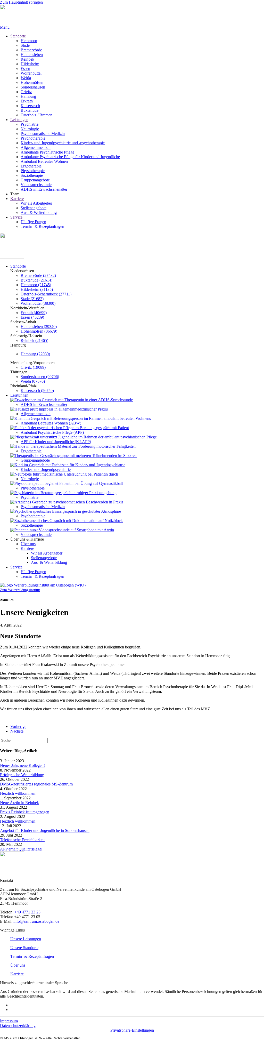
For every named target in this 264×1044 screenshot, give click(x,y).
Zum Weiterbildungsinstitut (20, 590)
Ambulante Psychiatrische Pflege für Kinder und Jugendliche (70, 157)
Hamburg (28, 96)
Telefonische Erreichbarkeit (22, 840)
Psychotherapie (33, 138)
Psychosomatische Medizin (43, 133)
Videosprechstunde (36, 184)
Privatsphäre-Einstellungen (132, 1030)
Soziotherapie (32, 175)
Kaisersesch (30, 105)
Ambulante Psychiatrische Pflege (47, 152)
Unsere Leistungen (25, 939)
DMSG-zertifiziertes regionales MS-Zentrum (36, 784)
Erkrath (27, 101)
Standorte (18, 36)
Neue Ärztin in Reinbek (19, 802)
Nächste (16, 731)
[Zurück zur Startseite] (9, 22)
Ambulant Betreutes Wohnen (44, 161)
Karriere (17, 198)
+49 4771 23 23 (27, 912)
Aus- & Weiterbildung (39, 212)
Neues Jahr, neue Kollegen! (22, 765)
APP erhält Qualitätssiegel (21, 849)
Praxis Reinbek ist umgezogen (24, 812)
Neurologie (30, 129)
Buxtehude (29, 110)
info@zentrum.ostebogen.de (36, 921)
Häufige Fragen (33, 222)
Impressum (9, 1021)
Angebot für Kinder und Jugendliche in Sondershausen (44, 830)
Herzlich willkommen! (18, 793)
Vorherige (18, 726)
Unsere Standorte (24, 947)
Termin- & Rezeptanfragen (42, 226)
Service (16, 217)
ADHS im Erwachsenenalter (44, 189)
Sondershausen (33, 87)
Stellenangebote (33, 208)
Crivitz (26, 92)
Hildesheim (30, 64)
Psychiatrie (29, 124)
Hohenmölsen (32, 82)
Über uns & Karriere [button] (27, 539)
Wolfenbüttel (31, 73)
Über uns (28, 544)
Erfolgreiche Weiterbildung (22, 775)
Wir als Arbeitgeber (36, 203)
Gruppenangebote (35, 180)
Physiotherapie (33, 170)
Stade (25, 45)
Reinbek (27, 59)
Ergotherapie (31, 166)
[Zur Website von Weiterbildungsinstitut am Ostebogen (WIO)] (43, 585)
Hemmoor (29, 40)
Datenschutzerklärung (18, 1025)
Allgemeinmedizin (36, 147)
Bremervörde (31, 50)
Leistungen (19, 119)
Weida (26, 78)
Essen (25, 68)
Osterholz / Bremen (36, 115)
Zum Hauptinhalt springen (21, 2)
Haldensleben (32, 54)
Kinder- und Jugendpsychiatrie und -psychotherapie (63, 143)
